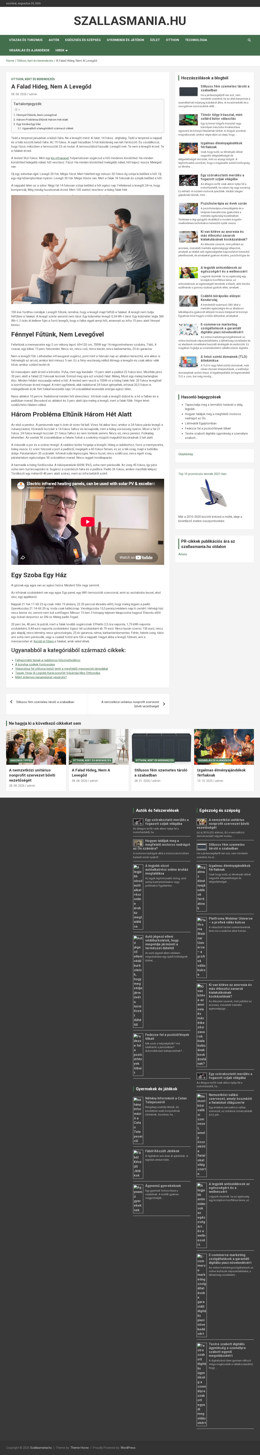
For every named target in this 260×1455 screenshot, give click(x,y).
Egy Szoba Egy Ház (28, 124)
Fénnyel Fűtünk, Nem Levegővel (36, 114)
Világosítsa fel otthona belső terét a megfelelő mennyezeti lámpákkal (61, 669)
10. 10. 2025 (205, 780)
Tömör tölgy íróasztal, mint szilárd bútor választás (221, 117)
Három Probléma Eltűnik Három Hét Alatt (42, 119)
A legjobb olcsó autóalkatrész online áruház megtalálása (166, 869)
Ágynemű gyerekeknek (163, 1186)
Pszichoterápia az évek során (224, 203)
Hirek (59, 50)
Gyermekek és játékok (125, 40)
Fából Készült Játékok (162, 1151)
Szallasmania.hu (130, 21)
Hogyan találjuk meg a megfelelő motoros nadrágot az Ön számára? (161, 844)
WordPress (128, 1448)
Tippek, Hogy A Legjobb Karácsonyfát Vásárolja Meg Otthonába (57, 673)
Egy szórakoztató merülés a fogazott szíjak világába (222, 177)
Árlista (182, 554)
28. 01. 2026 (142, 780)
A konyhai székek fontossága (35, 664)
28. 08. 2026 (17, 785)
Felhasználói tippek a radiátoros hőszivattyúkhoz (47, 660)
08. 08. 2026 (19, 94)
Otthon (172, 40)
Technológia (196, 40)
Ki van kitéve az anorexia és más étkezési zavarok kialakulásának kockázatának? (224, 235)
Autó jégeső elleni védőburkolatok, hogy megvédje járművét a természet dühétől (162, 942)
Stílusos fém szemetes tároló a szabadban (45, 702)
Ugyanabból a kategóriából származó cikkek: (48, 128)
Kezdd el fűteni (44, 641)
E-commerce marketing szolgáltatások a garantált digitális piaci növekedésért (222, 328)
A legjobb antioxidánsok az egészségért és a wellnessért (224, 269)
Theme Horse (79, 1448)
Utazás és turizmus (26, 40)
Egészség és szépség (83, 40)
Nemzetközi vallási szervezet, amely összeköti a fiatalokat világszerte (230, 1098)
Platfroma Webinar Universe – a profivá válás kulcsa (231, 920)
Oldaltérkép (185, 454)
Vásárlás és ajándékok (29, 50)
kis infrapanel (60, 158)
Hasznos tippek (21, 760)
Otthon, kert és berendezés (33, 79)
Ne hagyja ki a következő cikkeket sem (45, 723)
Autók (54, 40)
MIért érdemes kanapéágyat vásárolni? (41, 677)
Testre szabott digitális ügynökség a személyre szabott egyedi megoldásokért (227, 1350)
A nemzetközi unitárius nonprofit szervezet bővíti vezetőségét (130, 704)
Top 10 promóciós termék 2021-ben (202, 474)
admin (33, 94)
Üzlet (155, 40)
